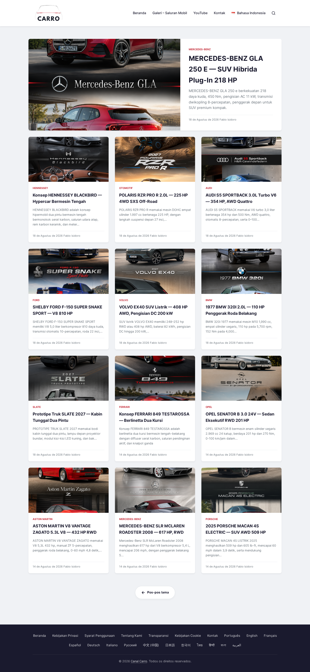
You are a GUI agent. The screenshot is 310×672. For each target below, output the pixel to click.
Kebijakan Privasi (65, 636)
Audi (209, 188)
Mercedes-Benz (200, 49)
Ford (36, 300)
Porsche (212, 519)
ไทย (200, 645)
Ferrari (124, 407)
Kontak (219, 13)
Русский (130, 645)
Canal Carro (139, 661)
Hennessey (40, 188)
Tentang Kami (131, 636)
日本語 (170, 645)
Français (270, 636)
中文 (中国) (151, 645)
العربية (236, 645)
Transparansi (158, 636)
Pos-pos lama (158, 592)
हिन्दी (211, 645)
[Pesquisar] (273, 13)
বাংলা (223, 645)
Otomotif (126, 188)
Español (75, 645)
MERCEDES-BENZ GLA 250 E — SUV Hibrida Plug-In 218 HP (226, 69)
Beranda (139, 13)
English (252, 636)
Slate (37, 407)
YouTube (200, 13)
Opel (209, 407)
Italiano (112, 645)
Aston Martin (43, 519)
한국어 (186, 645)
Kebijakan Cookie (188, 636)
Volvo (123, 300)
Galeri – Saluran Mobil (169, 13)
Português (232, 636)
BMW (209, 300)
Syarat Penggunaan (100, 636)
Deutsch (93, 645)
